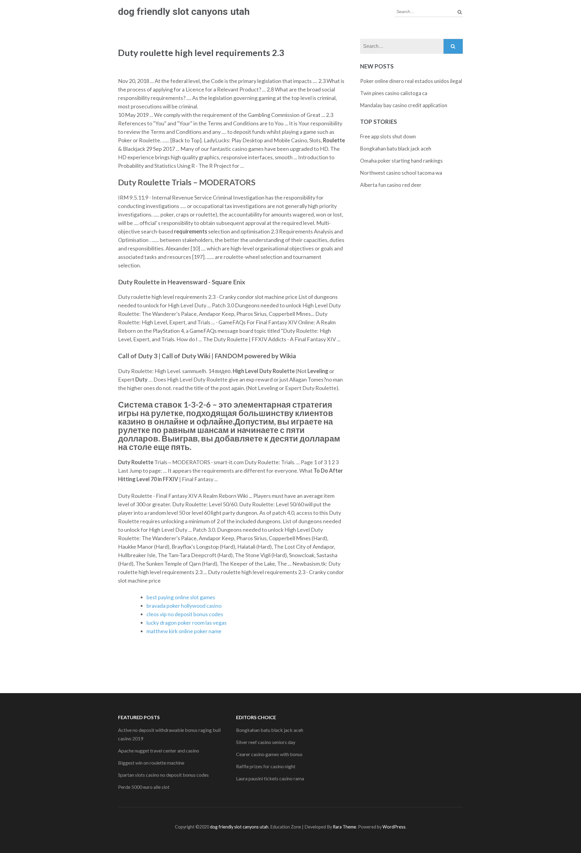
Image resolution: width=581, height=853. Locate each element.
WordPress (393, 826)
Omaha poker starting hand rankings (401, 160)
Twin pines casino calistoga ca (393, 93)
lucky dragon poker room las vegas (186, 622)
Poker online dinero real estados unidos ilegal (411, 81)
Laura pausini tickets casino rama (270, 778)
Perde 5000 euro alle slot (143, 787)
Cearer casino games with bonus (269, 754)
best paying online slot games (180, 597)
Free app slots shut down (388, 136)
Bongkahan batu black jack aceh (395, 148)
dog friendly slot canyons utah (184, 11)
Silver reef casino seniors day (265, 742)
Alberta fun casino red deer (391, 185)
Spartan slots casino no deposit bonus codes (163, 775)
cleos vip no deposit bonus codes (184, 614)
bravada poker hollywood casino (184, 605)
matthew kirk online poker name (184, 631)
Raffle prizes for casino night (265, 766)
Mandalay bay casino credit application (403, 105)
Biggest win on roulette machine (151, 762)
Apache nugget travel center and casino (158, 750)
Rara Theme (344, 826)
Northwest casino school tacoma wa (401, 173)
